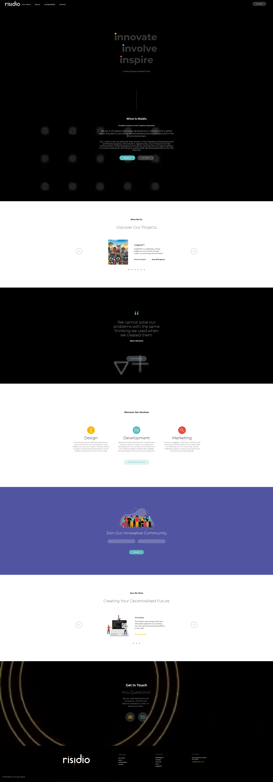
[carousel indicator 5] (141, 269)
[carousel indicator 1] (129, 269)
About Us (127, 158)
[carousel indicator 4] (138, 269)
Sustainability (49, 4)
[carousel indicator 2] (132, 269)
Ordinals (158, 760)
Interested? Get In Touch (136, 462)
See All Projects (158, 259)
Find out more (140, 634)
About (37, 4)
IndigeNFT (158, 766)
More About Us (136, 359)
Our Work (26, 4)
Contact (259, 4)
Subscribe (136, 552)
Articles (62, 4)
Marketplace (159, 757)
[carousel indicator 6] (144, 269)
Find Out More (140, 259)
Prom (157, 764)
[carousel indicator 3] (135, 269)
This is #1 (158, 762)
